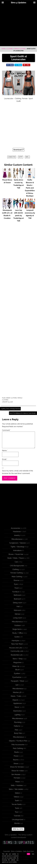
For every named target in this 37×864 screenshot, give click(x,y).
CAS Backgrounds (17, 566)
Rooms (15, 760)
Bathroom (17, 595)
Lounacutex (12, 157)
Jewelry (17, 535)
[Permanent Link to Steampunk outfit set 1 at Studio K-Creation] (7, 208)
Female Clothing (20, 48)
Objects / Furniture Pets (18, 741)
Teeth (17, 801)
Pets (16, 730)
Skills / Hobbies (17, 785)
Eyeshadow (16, 677)
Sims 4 (27, 157)
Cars (16, 562)
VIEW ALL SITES (18, 829)
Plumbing (17, 722)
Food (16, 588)
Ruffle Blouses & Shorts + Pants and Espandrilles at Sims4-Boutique (30, 188)
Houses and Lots (15, 648)
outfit (20, 157)
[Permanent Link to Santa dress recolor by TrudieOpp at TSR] (18, 177)
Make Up (15, 666)
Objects (15, 700)
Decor (17, 707)
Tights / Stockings (17, 547)
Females (17, 778)
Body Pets (18, 733)
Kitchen (17, 614)
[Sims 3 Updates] (18, 842)
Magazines (17, 662)
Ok (28, 854)
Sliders (17, 793)
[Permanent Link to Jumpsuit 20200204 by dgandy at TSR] (30, 208)
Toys (16, 812)
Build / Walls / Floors (16, 558)
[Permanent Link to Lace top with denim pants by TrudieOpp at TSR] (18, 208)
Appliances (17, 703)
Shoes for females (17, 767)
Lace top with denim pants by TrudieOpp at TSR (18, 215)
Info (33, 854)
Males (17, 782)
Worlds (17, 823)
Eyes (16, 584)
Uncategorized (17, 819)
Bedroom (17, 599)
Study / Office (17, 633)
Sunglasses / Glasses (17, 543)
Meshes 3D (17, 692)
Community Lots (17, 651)
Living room (17, 618)
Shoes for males (18, 771)
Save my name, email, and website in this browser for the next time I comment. (17, 472)
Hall (18, 606)
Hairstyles (15, 641)
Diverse (16, 580)
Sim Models (15, 774)
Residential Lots (17, 655)
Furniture (15, 592)
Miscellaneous (17, 539)
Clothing (10, 48)
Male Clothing (17, 577)
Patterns (17, 726)
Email (4, 459)
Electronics (17, 711)
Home (3, 48)
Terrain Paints (17, 804)
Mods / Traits (16, 696)
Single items (17, 629)
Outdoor (17, 625)
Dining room (17, 603)
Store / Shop (18, 659)
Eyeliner (17, 673)
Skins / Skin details (16, 789)
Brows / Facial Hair (16, 554)
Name (5, 450)
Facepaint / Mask (17, 681)
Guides (17, 637)
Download (17, 150)
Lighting (17, 715)
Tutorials (17, 816)
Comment (6, 430)
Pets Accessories (18, 745)
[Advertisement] (18, 25)
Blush (17, 670)
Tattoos (16, 797)
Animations (17, 550)
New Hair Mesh (17, 644)
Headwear (17, 532)
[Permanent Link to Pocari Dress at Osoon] (7, 177)
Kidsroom (17, 610)
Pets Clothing (18, 748)
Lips (16, 685)
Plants (16, 752)
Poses (16, 756)
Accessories (15, 528)
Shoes (16, 763)
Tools (17, 808)
